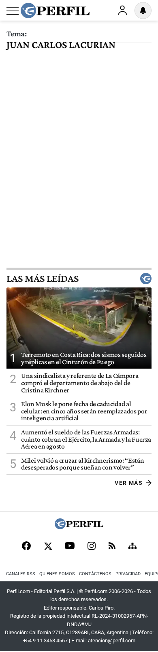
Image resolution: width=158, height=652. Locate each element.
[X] (48, 546)
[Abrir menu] (12, 11)
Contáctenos (95, 574)
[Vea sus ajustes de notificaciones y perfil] (143, 10)
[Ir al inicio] (55, 10)
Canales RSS (20, 574)
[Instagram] (92, 546)
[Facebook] (26, 546)
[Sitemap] (132, 547)
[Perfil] (79, 527)
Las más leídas (42, 278)
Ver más (129, 483)
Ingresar (122, 10)
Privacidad (128, 574)
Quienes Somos (57, 574)
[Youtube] (70, 546)
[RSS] (112, 546)
